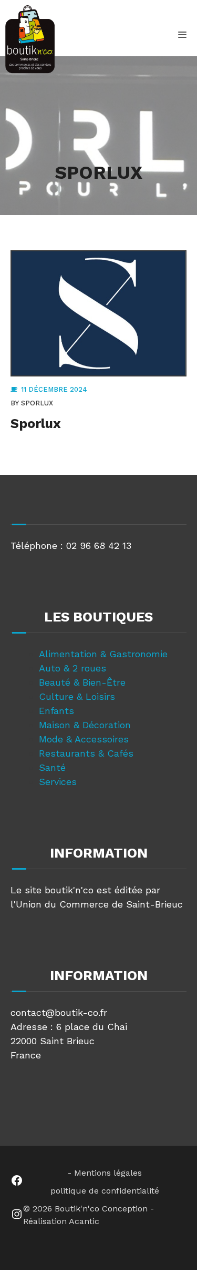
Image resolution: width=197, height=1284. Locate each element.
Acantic (84, 1221)
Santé (52, 767)
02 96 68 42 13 (98, 545)
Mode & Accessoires (84, 739)
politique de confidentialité (104, 1191)
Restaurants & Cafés (86, 753)
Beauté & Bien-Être (82, 682)
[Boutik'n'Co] (30, 39)
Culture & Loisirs (77, 696)
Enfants (56, 710)
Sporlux (37, 403)
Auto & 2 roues (72, 668)
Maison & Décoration (85, 724)
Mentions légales (108, 1173)
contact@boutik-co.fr (59, 1012)
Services (58, 781)
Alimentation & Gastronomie (103, 653)
